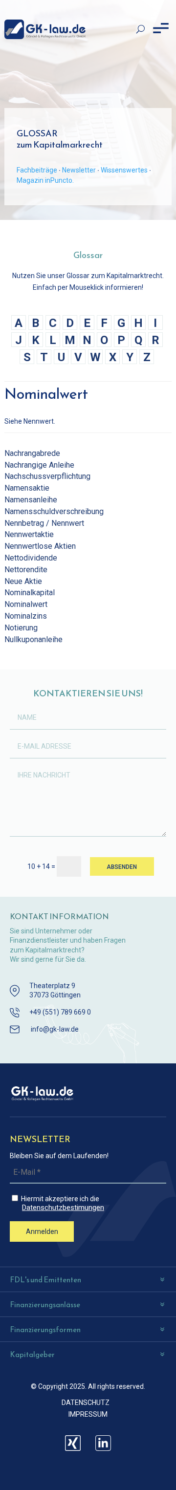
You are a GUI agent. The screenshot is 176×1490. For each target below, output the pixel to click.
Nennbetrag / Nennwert (44, 523)
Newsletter (79, 170)
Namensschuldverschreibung (54, 511)
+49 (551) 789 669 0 (60, 1012)
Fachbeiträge (37, 170)
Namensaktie (26, 488)
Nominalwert (25, 604)
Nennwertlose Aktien (40, 546)
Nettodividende (30, 557)
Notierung (21, 627)
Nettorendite (25, 569)
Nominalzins (25, 616)
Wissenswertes (124, 170)
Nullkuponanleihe (33, 639)
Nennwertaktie (29, 534)
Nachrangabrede (32, 453)
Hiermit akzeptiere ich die (62, 1203)
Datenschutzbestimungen (63, 1207)
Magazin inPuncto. (45, 180)
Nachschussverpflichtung (47, 476)
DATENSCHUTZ (86, 1402)
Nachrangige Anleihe (39, 465)
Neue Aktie (23, 581)
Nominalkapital (29, 592)
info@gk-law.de (55, 1029)
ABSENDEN (122, 867)
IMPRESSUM (88, 1414)
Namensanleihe (30, 499)
